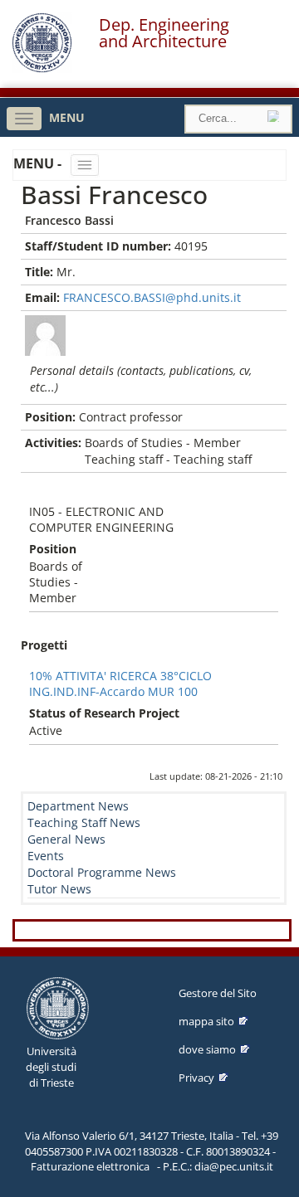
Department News (78, 806)
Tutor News (59, 889)
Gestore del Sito (218, 992)
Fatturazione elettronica (90, 1166)
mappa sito (206, 1021)
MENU (67, 117)
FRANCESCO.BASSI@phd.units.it (152, 297)
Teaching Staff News (83, 822)
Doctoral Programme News (101, 872)
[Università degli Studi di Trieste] (42, 68)
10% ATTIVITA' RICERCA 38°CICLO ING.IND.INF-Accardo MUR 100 (120, 683)
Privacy (196, 1077)
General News (66, 839)
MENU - (39, 163)
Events (45, 856)
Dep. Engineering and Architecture (164, 33)
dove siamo (207, 1049)
